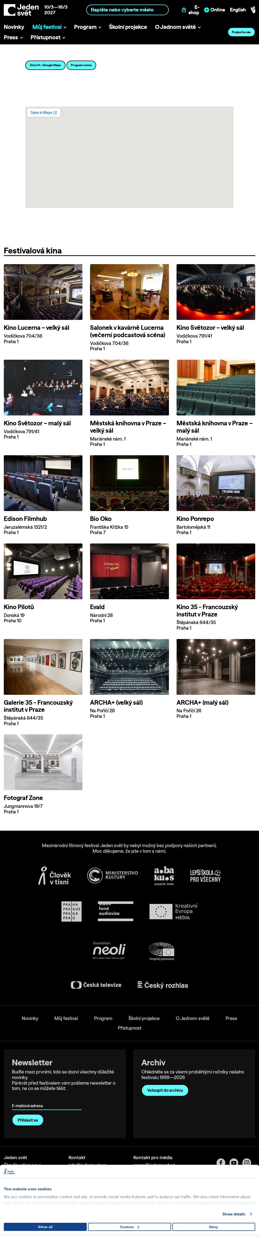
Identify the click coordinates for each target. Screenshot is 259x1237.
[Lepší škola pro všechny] (205, 875)
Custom (127, 1227)
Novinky (14, 27)
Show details (233, 1214)
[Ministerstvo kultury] (112, 876)
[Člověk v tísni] (54, 875)
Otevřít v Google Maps (45, 65)
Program (85, 27)
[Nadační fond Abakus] (164, 875)
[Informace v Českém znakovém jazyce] (253, 9)
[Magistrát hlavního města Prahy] (71, 911)
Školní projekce (128, 27)
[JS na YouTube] (235, 1162)
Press (11, 37)
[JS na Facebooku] (223, 1162)
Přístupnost (45, 37)
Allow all (45, 1227)
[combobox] (127, 10)
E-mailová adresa (28, 1098)
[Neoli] (109, 951)
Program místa (81, 65)
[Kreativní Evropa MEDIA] (173, 911)
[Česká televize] (96, 985)
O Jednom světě (175, 27)
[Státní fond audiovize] (115, 911)
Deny (213, 1227)
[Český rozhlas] (163, 985)
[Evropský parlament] (161, 951)
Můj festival (46, 27)
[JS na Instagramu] (248, 1162)
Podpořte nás (241, 32)
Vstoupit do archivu (165, 1090)
